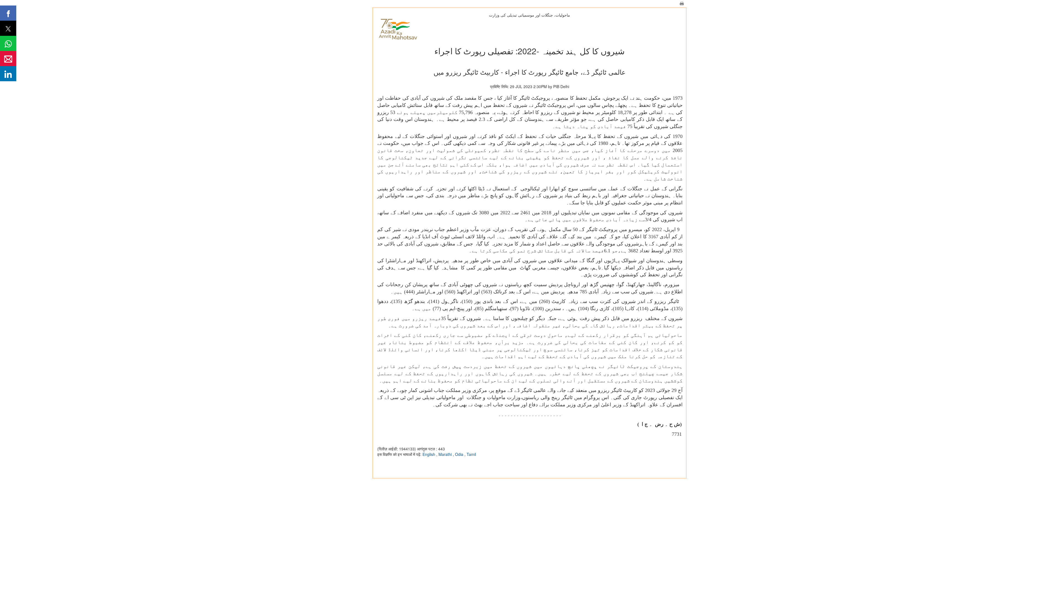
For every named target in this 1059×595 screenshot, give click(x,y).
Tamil (471, 454)
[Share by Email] (8, 58)
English (429, 454)
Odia (459, 454)
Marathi (445, 454)
